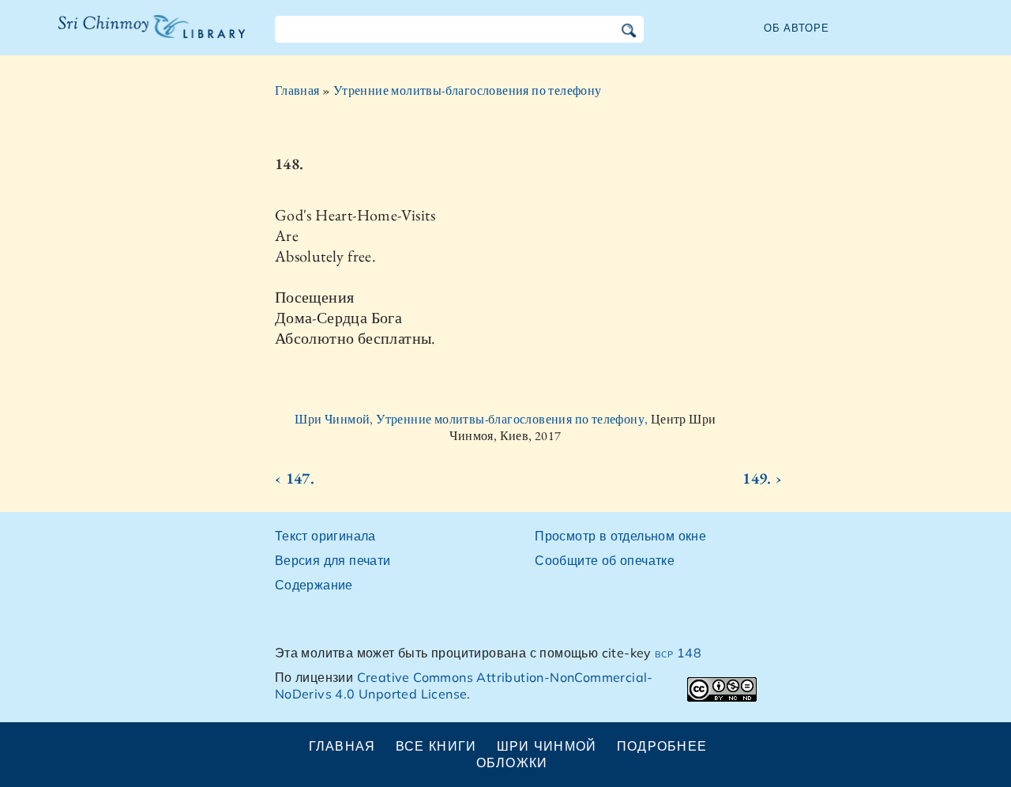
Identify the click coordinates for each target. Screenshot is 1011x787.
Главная (297, 90)
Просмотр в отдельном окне (620, 536)
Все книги (436, 746)
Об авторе (796, 27)
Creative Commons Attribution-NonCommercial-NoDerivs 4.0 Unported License (464, 685)
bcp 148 (678, 653)
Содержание (314, 585)
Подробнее (662, 746)
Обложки (512, 762)
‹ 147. (294, 478)
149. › (762, 478)
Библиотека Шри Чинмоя (143, 36)
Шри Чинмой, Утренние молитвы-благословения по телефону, (472, 419)
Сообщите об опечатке (605, 560)
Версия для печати (333, 560)
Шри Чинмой (547, 746)
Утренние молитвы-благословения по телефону (467, 90)
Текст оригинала (325, 536)
